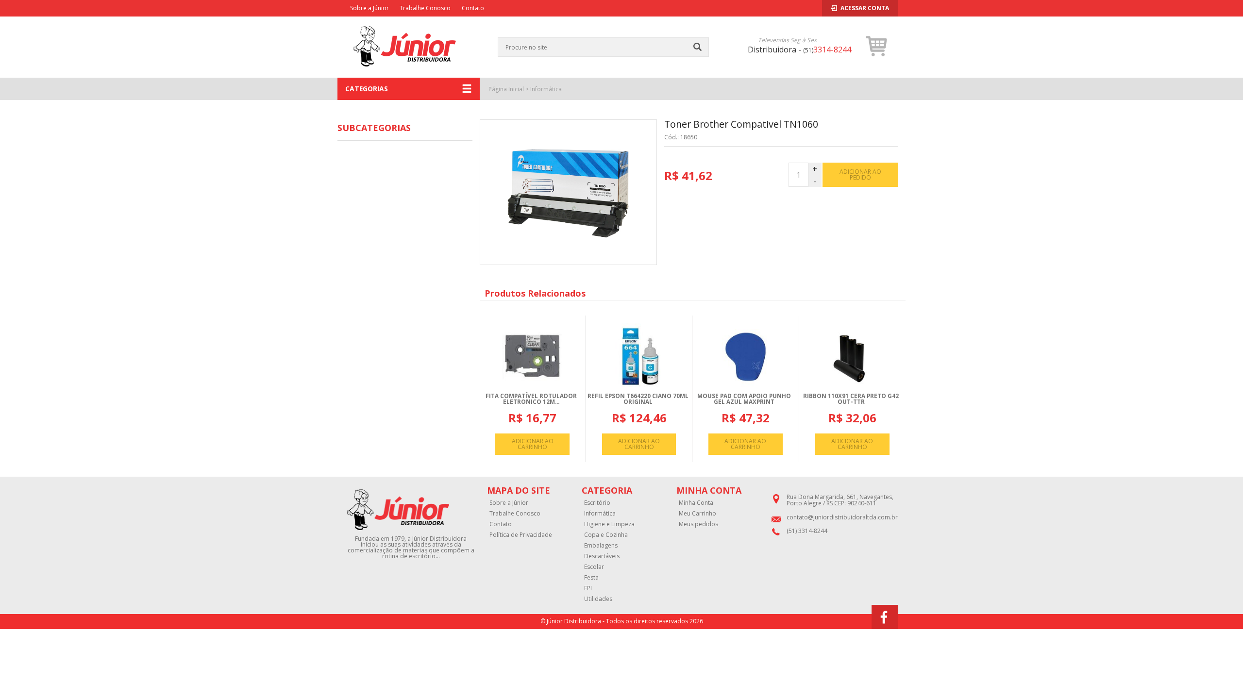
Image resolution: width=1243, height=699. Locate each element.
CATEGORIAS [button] (366, 88)
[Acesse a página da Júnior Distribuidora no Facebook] (885, 617)
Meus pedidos (698, 524)
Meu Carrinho (697, 513)
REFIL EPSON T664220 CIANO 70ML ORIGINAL (638, 398)
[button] (877, 46)
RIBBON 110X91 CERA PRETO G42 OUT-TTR (851, 398)
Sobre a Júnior (369, 8)
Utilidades (598, 599)
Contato (473, 8)
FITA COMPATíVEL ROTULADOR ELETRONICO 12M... (531, 398)
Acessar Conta (864, 8)
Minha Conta (696, 503)
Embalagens (601, 546)
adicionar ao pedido (860, 174)
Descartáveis (602, 556)
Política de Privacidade (520, 535)
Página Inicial (506, 89)
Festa (591, 578)
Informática (546, 89)
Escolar (594, 567)
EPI (588, 588)
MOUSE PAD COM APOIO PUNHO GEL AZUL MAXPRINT (744, 398)
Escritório (597, 503)
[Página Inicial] (405, 72)
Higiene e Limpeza (609, 524)
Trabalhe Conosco (425, 8)
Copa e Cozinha (606, 535)
